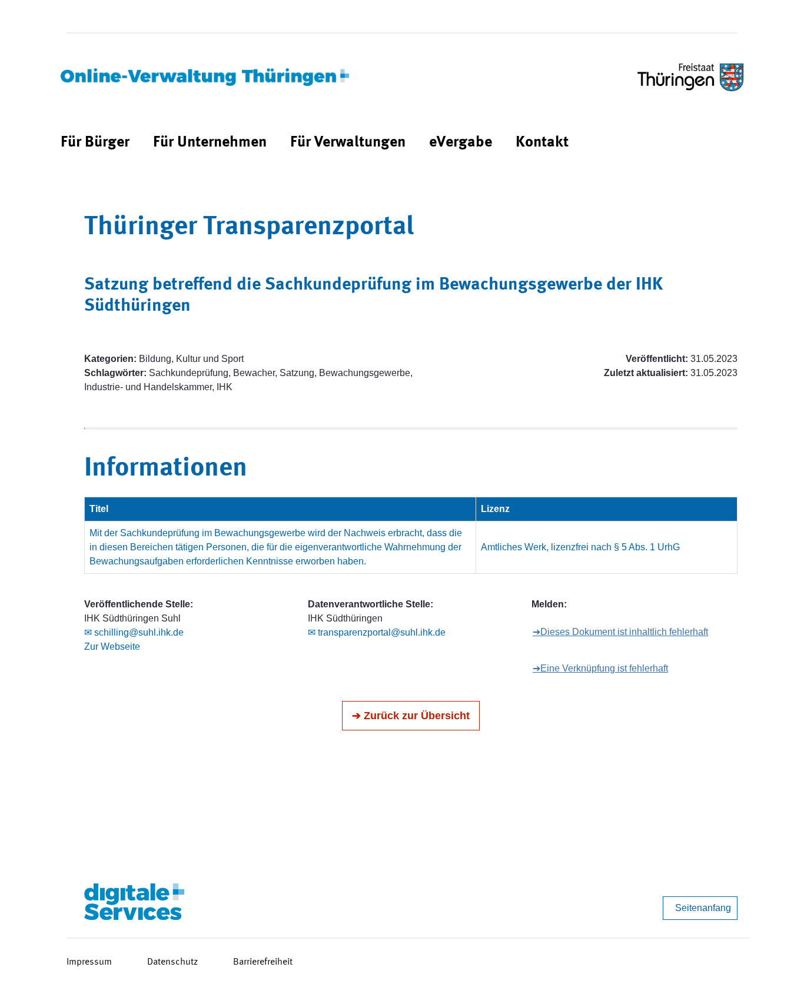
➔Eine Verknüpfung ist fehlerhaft (600, 668)
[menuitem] (95, 142)
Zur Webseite (112, 647)
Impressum (89, 962)
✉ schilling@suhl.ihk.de (134, 632)
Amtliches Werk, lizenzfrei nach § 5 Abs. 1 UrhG (580, 547)
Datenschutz (172, 962)
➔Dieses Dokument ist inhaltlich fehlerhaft (620, 632)
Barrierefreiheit (263, 962)
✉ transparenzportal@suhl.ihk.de (377, 632)
